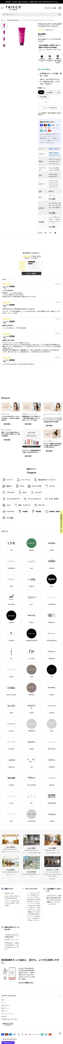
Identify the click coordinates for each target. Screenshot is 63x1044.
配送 (43, 39)
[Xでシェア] (50, 233)
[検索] (59, 14)
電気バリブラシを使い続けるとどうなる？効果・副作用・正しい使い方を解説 (10, 434)
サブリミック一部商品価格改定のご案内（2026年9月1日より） (31, 451)
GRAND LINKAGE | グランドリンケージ (55, 154)
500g (58, 92)
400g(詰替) (49, 92)
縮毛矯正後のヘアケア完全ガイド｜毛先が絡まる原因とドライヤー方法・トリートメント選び (31, 418)
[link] (31, 671)
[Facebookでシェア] (45, 233)
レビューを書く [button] (31, 273)
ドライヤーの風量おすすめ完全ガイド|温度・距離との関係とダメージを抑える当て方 (52, 445)
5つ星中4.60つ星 (36, 256)
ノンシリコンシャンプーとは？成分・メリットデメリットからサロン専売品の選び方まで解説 (52, 420)
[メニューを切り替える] (2, 8)
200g (41, 92)
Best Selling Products (13, 20)
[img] (6, 284)
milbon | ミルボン (54, 149)
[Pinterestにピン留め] (55, 233)
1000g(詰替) (43, 96)
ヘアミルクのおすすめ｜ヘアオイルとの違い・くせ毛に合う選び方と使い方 (10, 418)
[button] (42, 30)
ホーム (3, 20)
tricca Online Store (11, 1039)
